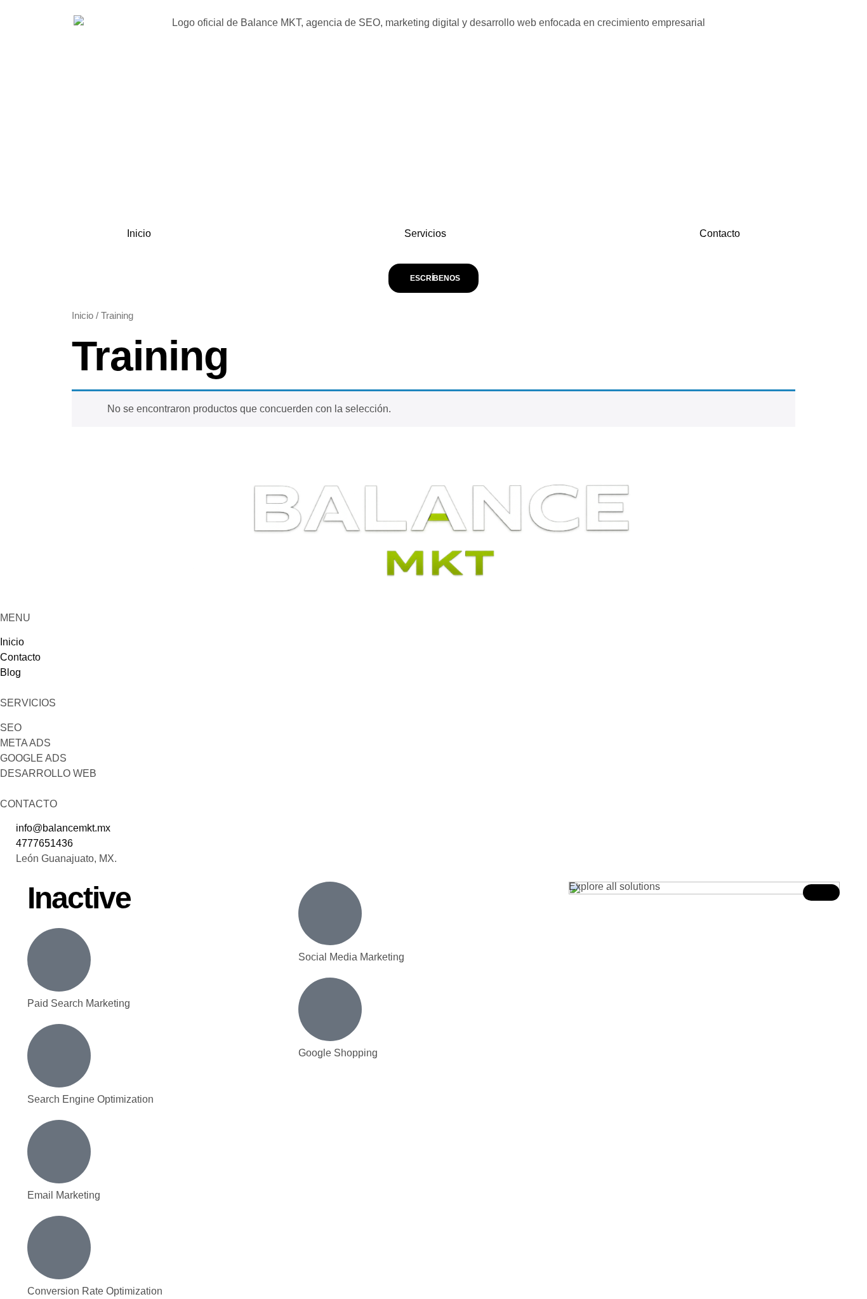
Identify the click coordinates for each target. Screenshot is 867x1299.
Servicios (425, 233)
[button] (821, 892)
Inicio (139, 233)
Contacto (719, 233)
